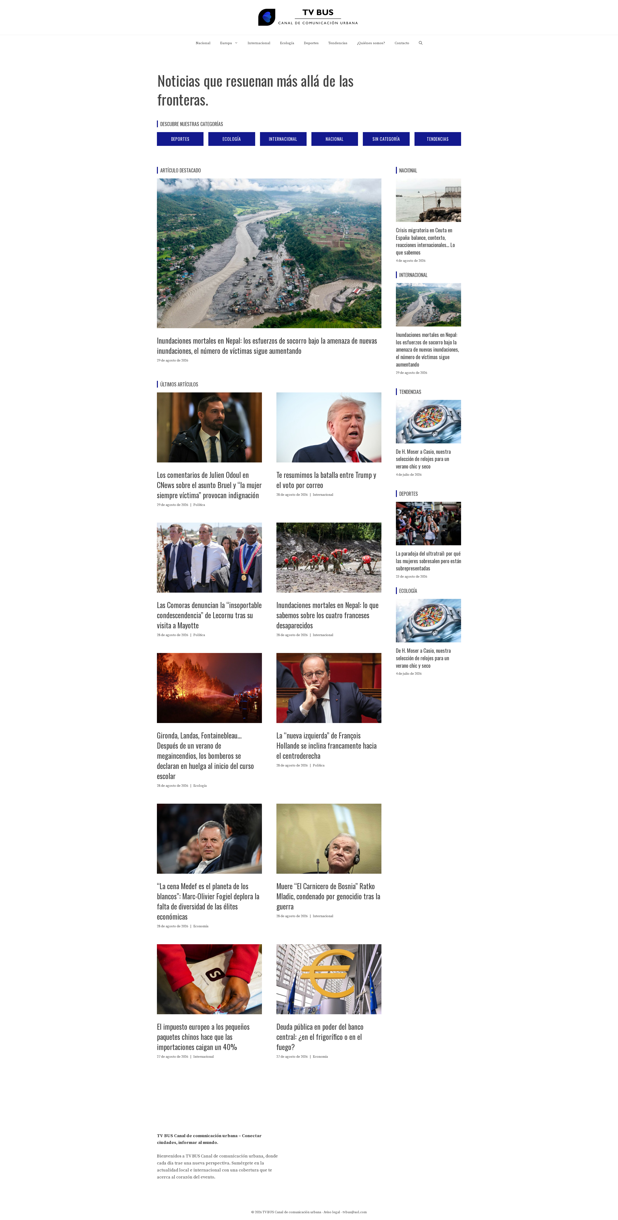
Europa (226, 43)
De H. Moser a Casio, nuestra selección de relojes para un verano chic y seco (423, 458)
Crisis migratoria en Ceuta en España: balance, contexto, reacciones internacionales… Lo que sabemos (425, 241)
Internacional (259, 43)
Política (199, 505)
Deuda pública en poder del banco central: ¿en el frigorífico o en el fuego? (320, 1036)
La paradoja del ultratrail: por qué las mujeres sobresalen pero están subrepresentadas (428, 560)
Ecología (287, 43)
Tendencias (337, 43)
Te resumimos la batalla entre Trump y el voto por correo (326, 479)
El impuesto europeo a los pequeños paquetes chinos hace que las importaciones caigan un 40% (203, 1036)
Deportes (311, 43)
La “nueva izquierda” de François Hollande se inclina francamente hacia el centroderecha (326, 745)
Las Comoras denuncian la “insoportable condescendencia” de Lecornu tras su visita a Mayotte (209, 615)
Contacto (402, 43)
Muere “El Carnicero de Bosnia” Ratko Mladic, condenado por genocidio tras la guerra (328, 896)
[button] (420, 43)
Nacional (203, 43)
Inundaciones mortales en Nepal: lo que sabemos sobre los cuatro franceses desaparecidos (327, 615)
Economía (200, 926)
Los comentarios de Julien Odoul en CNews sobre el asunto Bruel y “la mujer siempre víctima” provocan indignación (209, 484)
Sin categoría (386, 139)
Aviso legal (331, 1212)
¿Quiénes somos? (371, 43)
